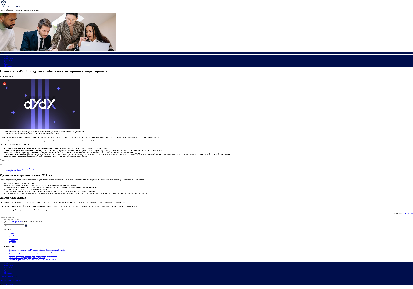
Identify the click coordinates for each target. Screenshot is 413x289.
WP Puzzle (9, 284)
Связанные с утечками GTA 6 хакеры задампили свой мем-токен (33, 260)
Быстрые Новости (13, 6)
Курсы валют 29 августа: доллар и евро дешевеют (27, 258)
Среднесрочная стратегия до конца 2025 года (20, 169)
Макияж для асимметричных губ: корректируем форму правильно (33, 256)
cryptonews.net (408, 213)
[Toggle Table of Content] (1, 165)
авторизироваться (15, 222)
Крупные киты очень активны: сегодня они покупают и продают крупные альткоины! (40, 252)
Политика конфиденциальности (12, 280)
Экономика (8, 60)
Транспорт (8, 62)
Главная (7, 56)
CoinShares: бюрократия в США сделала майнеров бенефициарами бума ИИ (37, 250)
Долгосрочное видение (13, 171)
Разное (11, 237)
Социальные (9, 58)
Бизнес (6, 64)
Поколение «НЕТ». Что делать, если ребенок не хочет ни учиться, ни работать (37, 254)
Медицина (8, 66)
